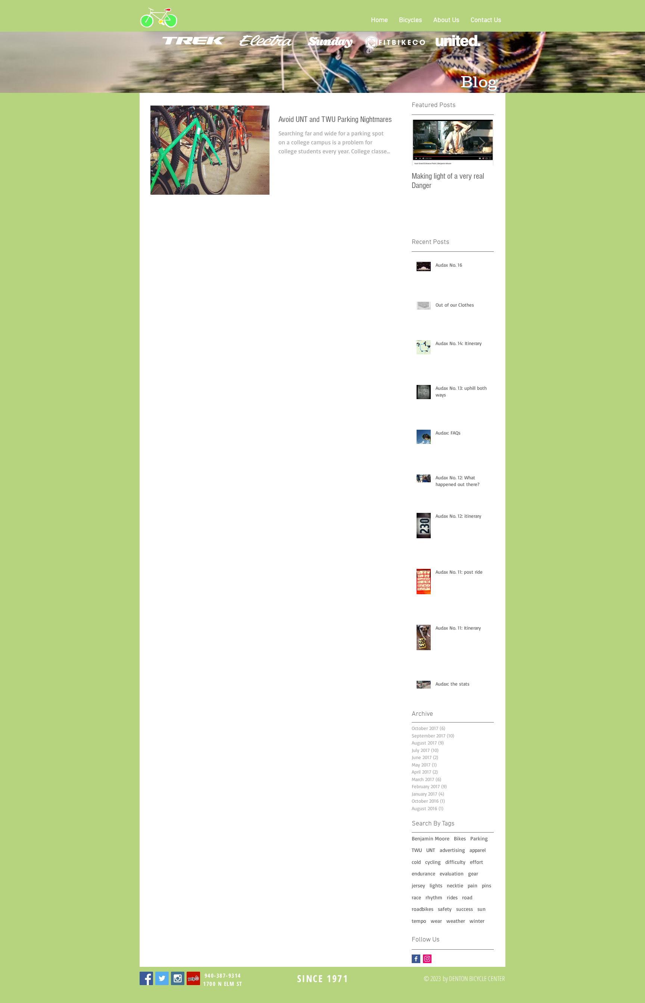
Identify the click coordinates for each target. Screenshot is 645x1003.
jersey (418, 885)
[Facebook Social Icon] (146, 978)
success (464, 909)
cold (416, 862)
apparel (478, 850)
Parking (479, 838)
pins (486, 885)
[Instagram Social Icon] (427, 959)
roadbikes (422, 909)
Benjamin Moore (430, 838)
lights (436, 885)
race (416, 897)
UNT (430, 850)
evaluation (452, 873)
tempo (419, 921)
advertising (452, 850)
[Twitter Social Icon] (162, 978)
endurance (423, 873)
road (467, 897)
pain (472, 885)
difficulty (455, 862)
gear (473, 873)
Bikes (460, 838)
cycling (433, 862)
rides (452, 897)
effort (476, 862)
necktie (455, 885)
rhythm (434, 897)
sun (481, 909)
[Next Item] (482, 142)
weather (455, 921)
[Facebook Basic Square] (416, 959)
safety (445, 909)
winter (477, 921)
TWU (417, 850)
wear (436, 921)
